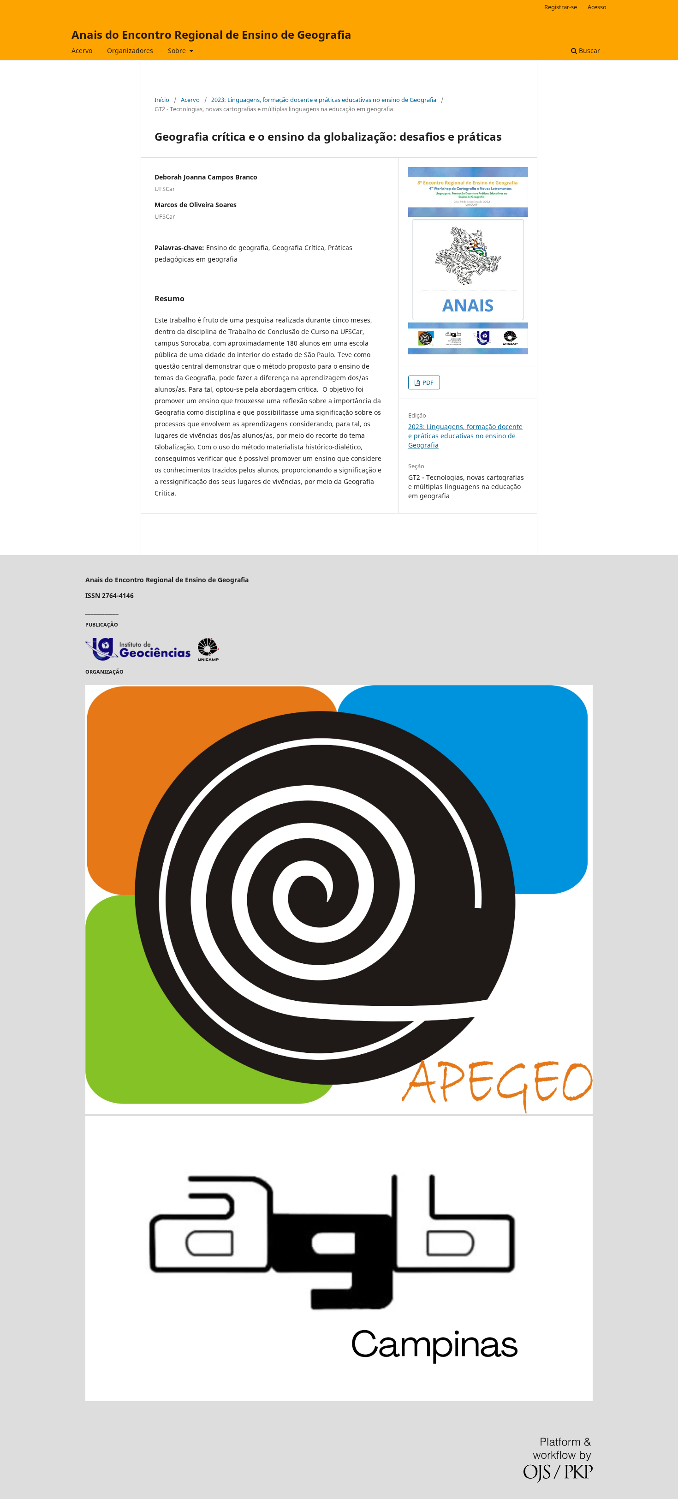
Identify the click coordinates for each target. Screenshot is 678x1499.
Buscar (588, 50)
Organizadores (130, 50)
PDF (427, 382)
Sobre (178, 50)
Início (162, 100)
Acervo (81, 50)
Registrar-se (560, 7)
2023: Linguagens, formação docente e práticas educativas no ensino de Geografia (323, 100)
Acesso (597, 7)
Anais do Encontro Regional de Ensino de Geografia (211, 34)
